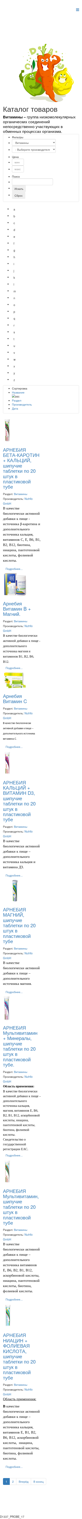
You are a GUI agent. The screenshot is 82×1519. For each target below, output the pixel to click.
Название (18, 392)
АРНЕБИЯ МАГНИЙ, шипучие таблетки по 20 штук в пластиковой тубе (19, 925)
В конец (38, 1481)
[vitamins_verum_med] (48, 73)
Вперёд (23, 1481)
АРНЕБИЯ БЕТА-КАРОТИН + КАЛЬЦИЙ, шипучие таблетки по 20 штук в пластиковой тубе (21, 468)
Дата (15, 408)
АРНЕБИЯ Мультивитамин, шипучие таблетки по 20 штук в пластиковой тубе (21, 1206)
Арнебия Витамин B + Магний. (17, 608)
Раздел (16, 400)
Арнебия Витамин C (15, 698)
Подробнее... (14, 569)
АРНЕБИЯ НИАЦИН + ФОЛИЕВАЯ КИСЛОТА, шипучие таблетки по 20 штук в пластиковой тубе (19, 1356)
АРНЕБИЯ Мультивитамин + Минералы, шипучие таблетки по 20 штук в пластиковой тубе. (20, 1046)
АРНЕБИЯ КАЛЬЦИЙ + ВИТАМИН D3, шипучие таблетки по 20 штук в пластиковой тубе (19, 801)
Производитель (22, 404)
